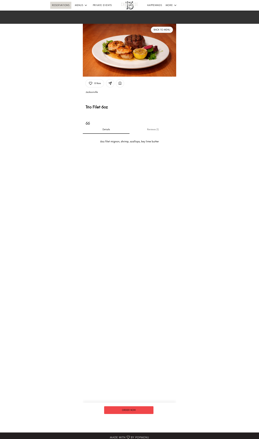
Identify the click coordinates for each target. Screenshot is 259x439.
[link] (129, 410)
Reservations (61, 5)
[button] (81, 5)
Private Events (102, 5)
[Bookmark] (120, 83)
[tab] (106, 129)
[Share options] (110, 83)
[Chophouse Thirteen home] (129, 5)
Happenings (154, 5)
